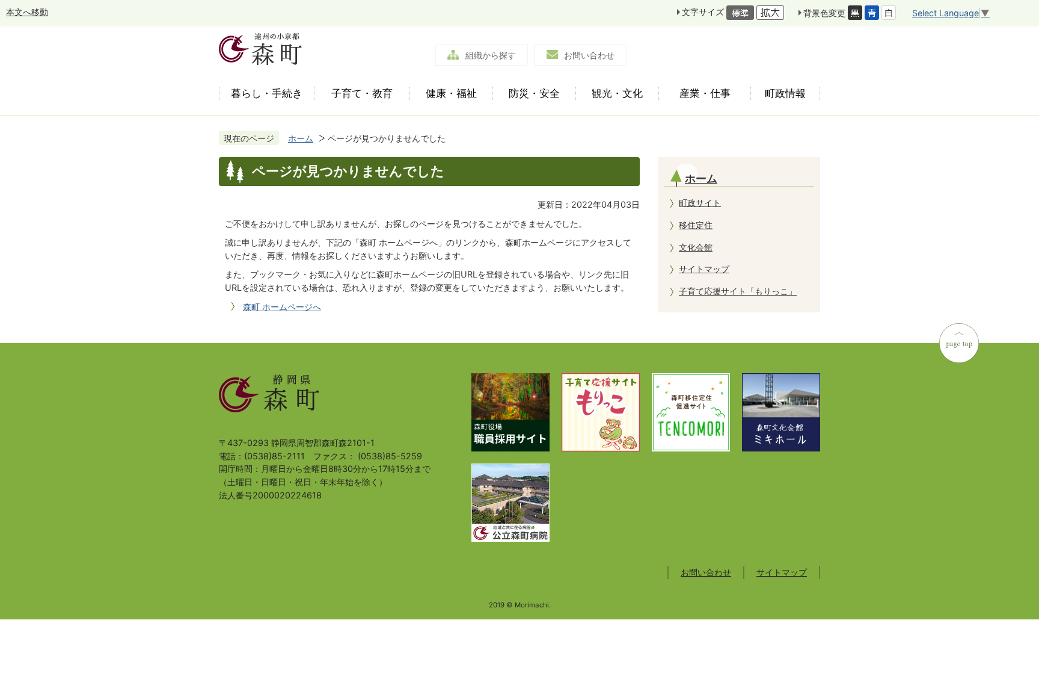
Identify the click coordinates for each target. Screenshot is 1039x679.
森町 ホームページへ (282, 307)
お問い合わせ (589, 55)
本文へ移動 (27, 12)
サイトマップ (704, 269)
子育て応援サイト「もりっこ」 (738, 291)
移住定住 (696, 225)
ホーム (300, 138)
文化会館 (696, 247)
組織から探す (490, 55)
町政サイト (700, 202)
